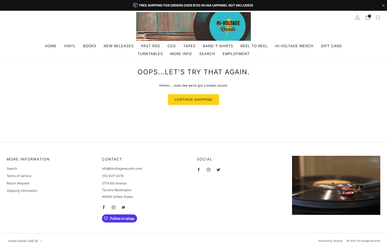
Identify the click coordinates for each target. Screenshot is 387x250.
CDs (172, 46)
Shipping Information (22, 190)
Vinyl (70, 46)
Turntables (150, 53)
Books (89, 46)
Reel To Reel (254, 46)
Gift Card (331, 46)
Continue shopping (193, 99)
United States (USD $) (23, 241)
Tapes (189, 46)
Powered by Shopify (330, 240)
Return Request (18, 183)
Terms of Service (19, 176)
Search (207, 53)
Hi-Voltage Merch (294, 46)
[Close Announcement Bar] (383, 5)
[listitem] (193, 5)
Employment (236, 53)
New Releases (119, 46)
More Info (181, 53)
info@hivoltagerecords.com (122, 168)
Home (51, 46)
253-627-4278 (113, 176)
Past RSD (150, 46)
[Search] (378, 17)
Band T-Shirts (218, 46)
